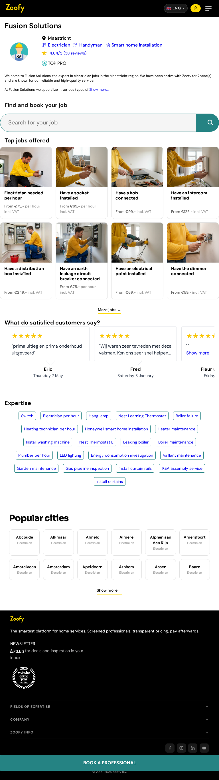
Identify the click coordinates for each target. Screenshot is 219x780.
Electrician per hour (61, 415)
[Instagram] (181, 748)
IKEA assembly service (181, 468)
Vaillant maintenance (182, 455)
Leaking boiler (136, 442)
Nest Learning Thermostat (142, 415)
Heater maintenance (176, 429)
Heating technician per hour (49, 429)
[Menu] (208, 8)
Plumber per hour (34, 455)
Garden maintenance (36, 468)
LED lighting (70, 455)
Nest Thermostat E (96, 442)
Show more (197, 353)
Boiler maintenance (175, 442)
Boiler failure (187, 415)
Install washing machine (48, 442)
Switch (27, 415)
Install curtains (109, 481)
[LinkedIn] (192, 748)
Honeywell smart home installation (116, 429)
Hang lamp (99, 415)
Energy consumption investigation (122, 455)
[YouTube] (204, 748)
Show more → (109, 590)
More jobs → (109, 309)
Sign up (17, 650)
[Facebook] (170, 748)
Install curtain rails (135, 468)
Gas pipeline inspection (87, 468)
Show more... (99, 89)
